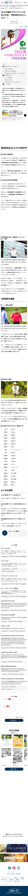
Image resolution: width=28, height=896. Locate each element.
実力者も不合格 (8, 79)
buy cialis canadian (5, 638)
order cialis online (5, 628)
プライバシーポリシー (6, 877)
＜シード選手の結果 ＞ (8, 525)
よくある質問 (7, 84)
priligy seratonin (5, 668)
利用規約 (16, 877)
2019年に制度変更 (8, 68)
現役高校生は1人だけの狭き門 (11, 66)
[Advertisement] (14, 133)
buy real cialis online (6, 603)
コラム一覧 (6, 6)
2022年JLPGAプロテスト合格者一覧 (12, 82)
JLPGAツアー (19, 6)
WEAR (13, 873)
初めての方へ (4, 879)
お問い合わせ (17, 881)
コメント (6, 706)
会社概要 (22, 877)
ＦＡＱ (22, 879)
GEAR (8, 873)
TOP (1, 6)
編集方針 (12, 879)
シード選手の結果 (8, 77)
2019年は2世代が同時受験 (10, 71)
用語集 (17, 879)
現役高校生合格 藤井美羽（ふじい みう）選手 (15, 73)
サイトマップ (8, 881)
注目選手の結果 (8, 75)
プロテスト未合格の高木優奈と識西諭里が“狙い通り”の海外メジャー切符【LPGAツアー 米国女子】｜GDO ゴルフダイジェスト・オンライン (14, 402)
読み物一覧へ (13, 769)
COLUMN (18, 873)
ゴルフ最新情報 (12, 6)
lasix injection (11, 681)
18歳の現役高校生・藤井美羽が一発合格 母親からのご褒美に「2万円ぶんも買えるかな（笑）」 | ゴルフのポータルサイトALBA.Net (13, 262)
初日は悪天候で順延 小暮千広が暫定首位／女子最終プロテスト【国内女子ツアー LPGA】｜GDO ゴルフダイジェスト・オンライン (14, 328)
